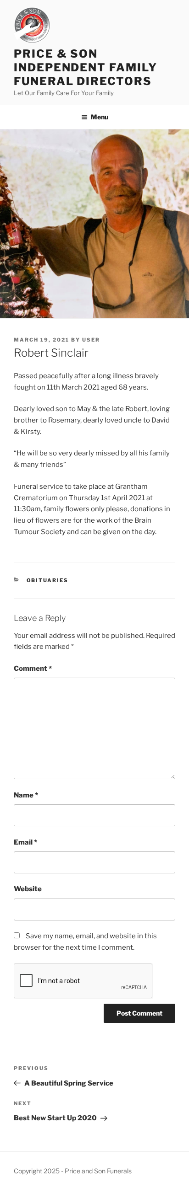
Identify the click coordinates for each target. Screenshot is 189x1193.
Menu (99, 117)
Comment (33, 668)
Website (28, 889)
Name (26, 795)
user (91, 340)
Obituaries (48, 580)
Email (25, 842)
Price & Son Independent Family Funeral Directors (85, 67)
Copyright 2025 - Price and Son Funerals (73, 1171)
